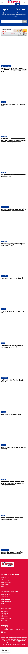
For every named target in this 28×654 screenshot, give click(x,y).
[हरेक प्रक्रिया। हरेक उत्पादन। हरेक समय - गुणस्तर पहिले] (14, 87)
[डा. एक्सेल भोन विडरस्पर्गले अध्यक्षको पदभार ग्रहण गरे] (14, 294)
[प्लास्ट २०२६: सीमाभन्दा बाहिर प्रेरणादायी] (14, 397)
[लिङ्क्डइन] (19, 629)
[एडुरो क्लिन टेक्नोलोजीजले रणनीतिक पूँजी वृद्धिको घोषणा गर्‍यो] (14, 363)
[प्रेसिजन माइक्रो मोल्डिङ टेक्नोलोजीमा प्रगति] (14, 261)
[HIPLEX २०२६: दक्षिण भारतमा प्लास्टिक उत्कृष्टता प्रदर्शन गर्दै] (14, 430)
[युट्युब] (2, 632)
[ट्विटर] (7, 629)
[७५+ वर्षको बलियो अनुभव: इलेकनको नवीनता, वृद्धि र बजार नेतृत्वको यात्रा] (14, 157)
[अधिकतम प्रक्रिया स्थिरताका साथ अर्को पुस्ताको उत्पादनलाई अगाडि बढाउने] (14, 226)
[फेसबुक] (2, 629)
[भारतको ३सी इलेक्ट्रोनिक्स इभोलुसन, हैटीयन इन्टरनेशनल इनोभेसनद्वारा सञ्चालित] (14, 500)
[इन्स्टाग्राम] (13, 629)
